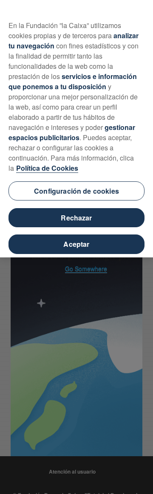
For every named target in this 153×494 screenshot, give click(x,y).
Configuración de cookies (76, 191)
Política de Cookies (47, 168)
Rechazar (76, 218)
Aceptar (76, 244)
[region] (76, 128)
